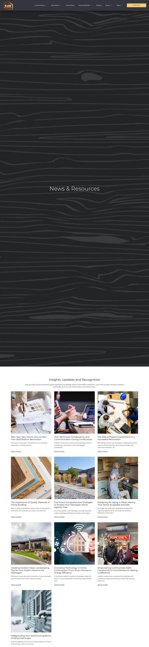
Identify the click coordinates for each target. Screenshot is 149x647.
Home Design (70, 5)
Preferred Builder (84, 5)
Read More (16, 451)
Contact (136, 5)
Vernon (108, 5)
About (119, 5)
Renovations (55, 5)
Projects (99, 5)
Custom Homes (40, 5)
